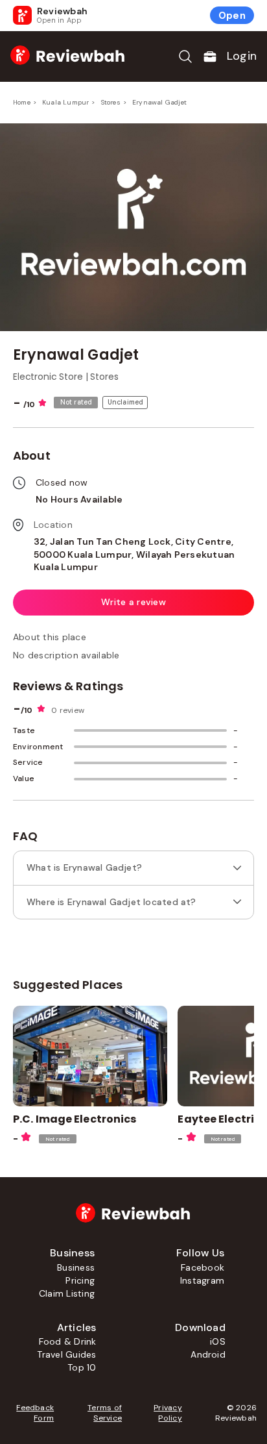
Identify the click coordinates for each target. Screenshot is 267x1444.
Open (232, 15)
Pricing (80, 1280)
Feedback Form (35, 1412)
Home (21, 102)
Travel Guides (66, 1354)
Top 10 (81, 1367)
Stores (111, 102)
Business (76, 1267)
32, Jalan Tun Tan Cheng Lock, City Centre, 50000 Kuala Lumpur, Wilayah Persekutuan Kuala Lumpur (134, 554)
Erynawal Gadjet (159, 102)
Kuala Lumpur (65, 102)
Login (242, 56)
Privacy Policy (168, 1412)
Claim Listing (67, 1293)
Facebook (202, 1267)
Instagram (202, 1280)
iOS (218, 1341)
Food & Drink (68, 1341)
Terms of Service (104, 1412)
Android (208, 1354)
